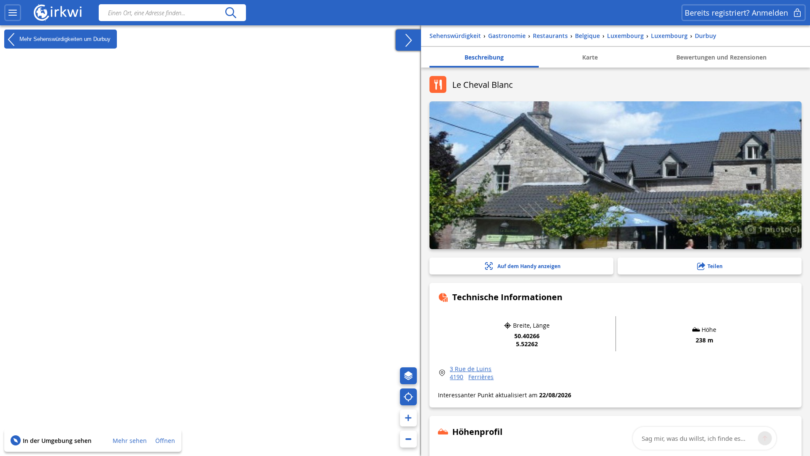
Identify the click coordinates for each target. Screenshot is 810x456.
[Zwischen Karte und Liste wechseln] (408, 40)
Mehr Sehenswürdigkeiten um (64, 38)
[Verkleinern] (408, 439)
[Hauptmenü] (12, 12)
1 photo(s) (777, 229)
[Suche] (231, 12)
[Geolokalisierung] (408, 396)
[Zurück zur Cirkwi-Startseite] (58, 12)
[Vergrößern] (408, 418)
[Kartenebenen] (408, 375)
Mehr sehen (130, 441)
